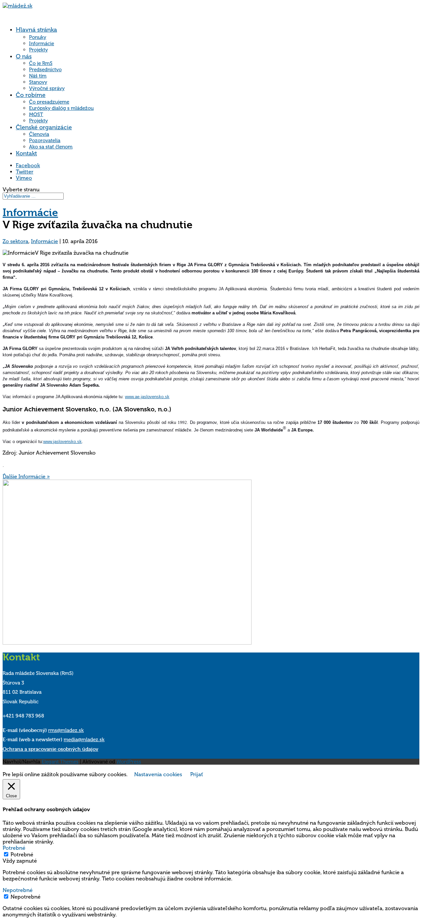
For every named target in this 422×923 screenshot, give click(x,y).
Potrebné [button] (14, 848)
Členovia (39, 134)
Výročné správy (47, 88)
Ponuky (37, 37)
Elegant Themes (60, 762)
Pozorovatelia (44, 140)
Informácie (41, 44)
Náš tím (37, 76)
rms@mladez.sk (66, 730)
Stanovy (38, 82)
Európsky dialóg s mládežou (61, 108)
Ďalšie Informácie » (26, 476)
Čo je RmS (40, 63)
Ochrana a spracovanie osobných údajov (50, 749)
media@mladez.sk (84, 740)
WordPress (128, 762)
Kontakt (26, 153)
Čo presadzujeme (49, 102)
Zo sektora (15, 241)
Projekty (38, 50)
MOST (36, 114)
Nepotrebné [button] (18, 890)
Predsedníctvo (45, 70)
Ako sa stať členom (51, 147)
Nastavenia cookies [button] (158, 774)
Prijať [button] (196, 774)
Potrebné (22, 854)
